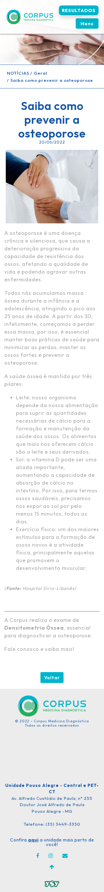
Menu (87, 23)
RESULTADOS (79, 10)
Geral (40, 73)
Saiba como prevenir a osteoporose (51, 80)
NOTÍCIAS (18, 73)
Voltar (52, 677)
